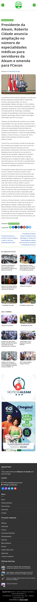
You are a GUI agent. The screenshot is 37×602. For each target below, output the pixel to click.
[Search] (34, 5)
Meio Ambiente (6, 543)
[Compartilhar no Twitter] (18, 227)
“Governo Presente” (26, 286)
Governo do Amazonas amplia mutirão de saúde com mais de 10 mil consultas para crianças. (9, 344)
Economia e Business (8, 533)
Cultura (3, 530)
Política (3, 546)
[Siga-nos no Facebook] (2, 488)
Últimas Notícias (6, 503)
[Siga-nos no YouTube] (15, 488)
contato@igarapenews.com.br (14, 482)
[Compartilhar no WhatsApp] (10, 227)
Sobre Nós (4, 510)
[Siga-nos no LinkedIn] (12, 488)
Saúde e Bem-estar (7, 20)
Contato (3, 513)
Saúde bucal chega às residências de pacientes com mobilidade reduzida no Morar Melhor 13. (9, 364)
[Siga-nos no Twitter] (9, 488)
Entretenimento (6, 536)
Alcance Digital (24, 600)
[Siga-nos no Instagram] (6, 488)
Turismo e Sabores (7, 556)
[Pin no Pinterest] (24, 227)
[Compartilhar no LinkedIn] (27, 227)
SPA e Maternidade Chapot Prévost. (25, 362)
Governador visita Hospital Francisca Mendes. (25, 343)
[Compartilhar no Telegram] (30, 227)
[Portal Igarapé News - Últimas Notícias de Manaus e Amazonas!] (18, 5)
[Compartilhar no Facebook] (13, 227)
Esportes (4, 540)
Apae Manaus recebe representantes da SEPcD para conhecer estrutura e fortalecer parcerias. (27, 268)
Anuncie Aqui (5, 506)
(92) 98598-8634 (13, 484)
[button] (2, 5)
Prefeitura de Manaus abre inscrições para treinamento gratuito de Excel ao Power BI (9, 268)
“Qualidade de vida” (7, 305)
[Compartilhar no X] (16, 227)
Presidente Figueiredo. (27, 305)
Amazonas (4, 526)
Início (3, 499)
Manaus (4, 523)
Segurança (4, 553)
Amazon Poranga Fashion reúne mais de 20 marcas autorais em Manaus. (9, 287)
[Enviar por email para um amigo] (21, 227)
